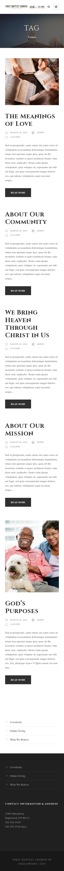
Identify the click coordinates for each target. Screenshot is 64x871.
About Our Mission (24, 430)
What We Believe (19, 739)
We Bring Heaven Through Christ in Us (27, 324)
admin (40, 132)
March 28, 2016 (18, 132)
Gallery (15, 137)
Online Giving (17, 731)
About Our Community (26, 218)
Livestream (16, 722)
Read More (18, 192)
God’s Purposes (22, 607)
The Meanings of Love (30, 120)
